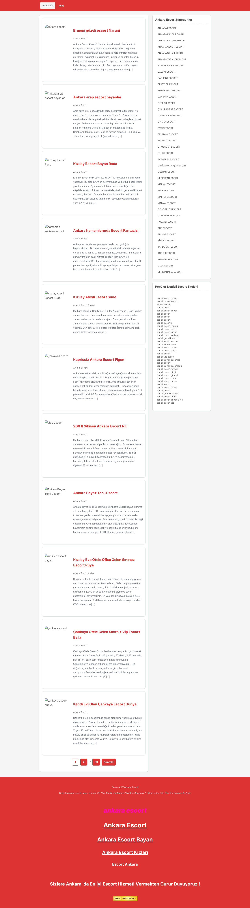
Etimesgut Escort (169, 146)
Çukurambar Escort (170, 109)
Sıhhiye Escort (167, 234)
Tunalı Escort (166, 253)
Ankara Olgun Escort (171, 46)
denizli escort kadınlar (168, 335)
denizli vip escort (165, 356)
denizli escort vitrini (167, 396)
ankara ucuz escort (170, 53)
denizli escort (163, 307)
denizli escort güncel (167, 375)
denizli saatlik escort (167, 341)
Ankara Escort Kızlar (83, 573)
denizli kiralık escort (167, 344)
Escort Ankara (125, 864)
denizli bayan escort (167, 301)
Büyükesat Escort (169, 90)
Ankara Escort (80, 38)
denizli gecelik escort (167, 338)
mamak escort (167, 203)
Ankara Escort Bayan (84, 305)
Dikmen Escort (167, 121)
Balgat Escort (167, 71)
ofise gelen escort (169, 209)
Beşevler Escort (168, 84)
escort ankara (167, 140)
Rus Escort (165, 228)
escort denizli (163, 304)
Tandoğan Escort (169, 246)
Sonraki (108, 762)
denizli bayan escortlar (168, 359)
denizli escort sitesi (166, 350)
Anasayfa (47, 5)
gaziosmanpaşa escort (172, 165)
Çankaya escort (168, 96)
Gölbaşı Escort (167, 171)
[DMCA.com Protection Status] (125, 900)
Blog (61, 5)
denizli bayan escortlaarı (169, 365)
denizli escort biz (165, 402)
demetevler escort (170, 115)
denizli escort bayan (167, 298)
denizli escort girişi (166, 372)
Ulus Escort (165, 265)
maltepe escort (167, 196)
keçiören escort (168, 178)
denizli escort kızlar (167, 332)
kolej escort (166, 190)
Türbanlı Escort (168, 259)
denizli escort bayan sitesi (170, 399)
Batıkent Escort (168, 78)
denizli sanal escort (166, 329)
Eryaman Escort (168, 134)
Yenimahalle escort (170, 271)
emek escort (165, 128)
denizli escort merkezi (168, 369)
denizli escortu (164, 323)
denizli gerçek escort (167, 393)
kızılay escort (167, 184)
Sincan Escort (167, 240)
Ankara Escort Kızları (125, 852)
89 (96, 762)
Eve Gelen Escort (168, 159)
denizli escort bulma (167, 381)
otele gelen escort (170, 215)
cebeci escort (166, 103)
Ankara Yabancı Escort (172, 59)
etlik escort (165, 153)
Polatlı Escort (167, 221)
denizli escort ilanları (167, 326)
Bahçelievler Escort (170, 65)
